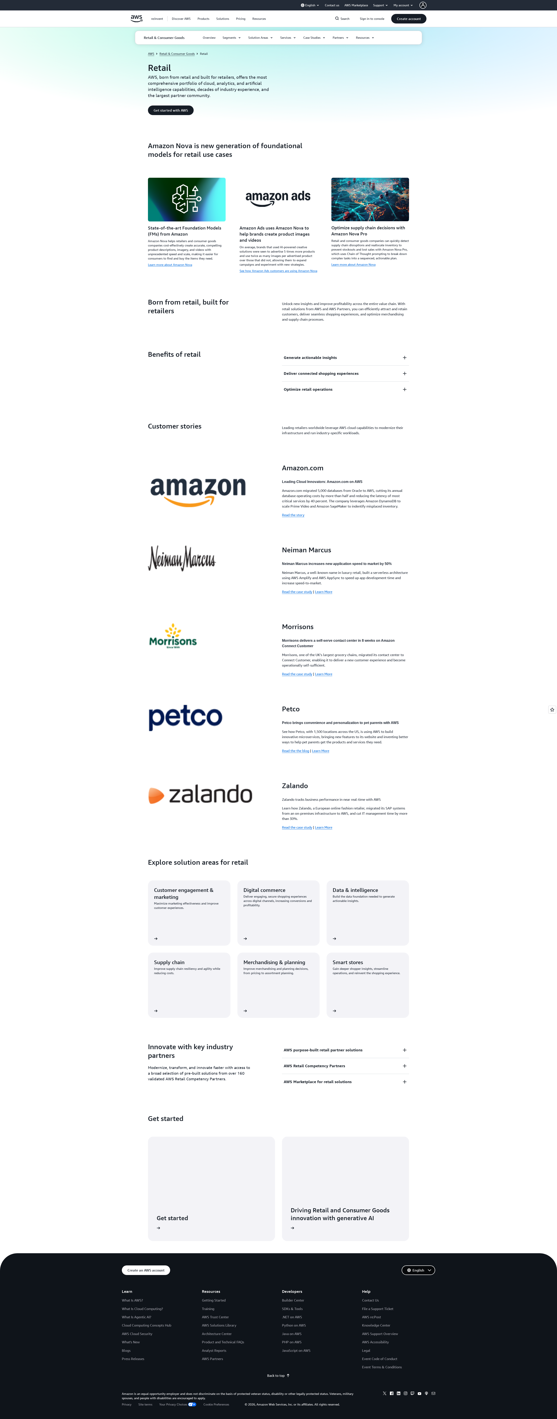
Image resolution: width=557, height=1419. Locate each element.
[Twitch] (412, 1394)
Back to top (276, 1375)
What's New (131, 1342)
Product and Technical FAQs (223, 1342)
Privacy (126, 1404)
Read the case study (297, 592)
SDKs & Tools (292, 1309)
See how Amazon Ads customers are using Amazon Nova (278, 271)
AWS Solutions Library (219, 1325)
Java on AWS (292, 1334)
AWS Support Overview (380, 1334)
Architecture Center (217, 1334)
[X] (384, 1394)
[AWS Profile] (422, 5)
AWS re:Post (371, 1317)
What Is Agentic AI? (136, 1317)
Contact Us (370, 1300)
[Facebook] (391, 1394)
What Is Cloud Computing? (142, 1309)
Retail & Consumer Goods (177, 53)
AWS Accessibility (375, 1342)
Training (208, 1309)
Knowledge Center (376, 1325)
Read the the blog (295, 751)
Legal (366, 1350)
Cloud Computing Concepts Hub (146, 1325)
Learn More (323, 592)
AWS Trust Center (215, 1317)
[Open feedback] (552, 710)
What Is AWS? (132, 1300)
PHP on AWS (292, 1342)
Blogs (126, 1350)
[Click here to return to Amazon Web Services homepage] (137, 21)
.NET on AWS (292, 1317)
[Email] (433, 1394)
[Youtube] (419, 1394)
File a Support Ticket (377, 1309)
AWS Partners (212, 1359)
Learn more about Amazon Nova (170, 264)
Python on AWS (294, 1325)
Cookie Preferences (216, 1404)
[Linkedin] (398, 1394)
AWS (151, 53)
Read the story (293, 515)
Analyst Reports (214, 1350)
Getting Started (214, 1300)
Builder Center (293, 1300)
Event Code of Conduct (379, 1359)
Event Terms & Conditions (382, 1367)
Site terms (145, 1404)
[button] (181, 19)
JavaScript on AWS (296, 1350)
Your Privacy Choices (173, 1404)
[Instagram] (405, 1394)
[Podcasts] (426, 1394)
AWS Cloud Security (137, 1334)
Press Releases (133, 1359)
